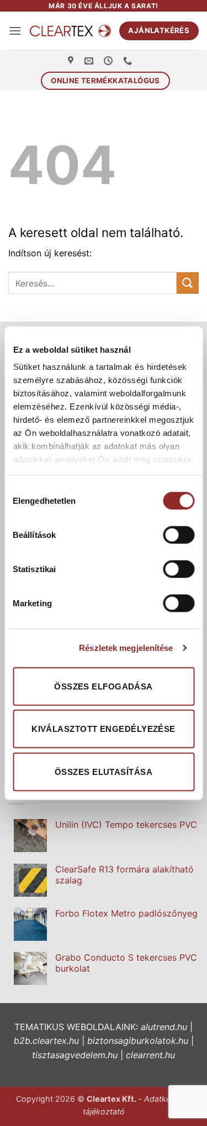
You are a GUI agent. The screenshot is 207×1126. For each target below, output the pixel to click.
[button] (15, 30)
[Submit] (188, 283)
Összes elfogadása (103, 686)
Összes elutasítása (103, 771)
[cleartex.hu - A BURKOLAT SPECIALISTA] (70, 31)
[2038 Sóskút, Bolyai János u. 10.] (72, 61)
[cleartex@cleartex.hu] (90, 61)
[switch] (178, 534)
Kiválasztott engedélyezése (103, 729)
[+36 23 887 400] (129, 61)
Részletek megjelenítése (126, 648)
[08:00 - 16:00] (109, 61)
